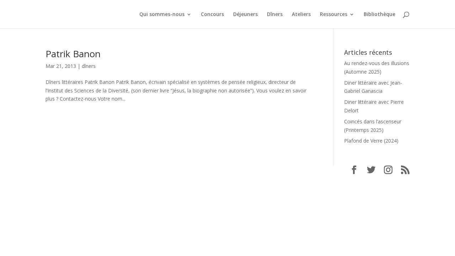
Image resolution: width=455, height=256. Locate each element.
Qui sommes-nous (161, 14)
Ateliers (301, 14)
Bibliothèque (379, 14)
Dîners (275, 14)
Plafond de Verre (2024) (371, 140)
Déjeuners (245, 14)
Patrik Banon (73, 53)
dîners (89, 66)
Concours (212, 14)
